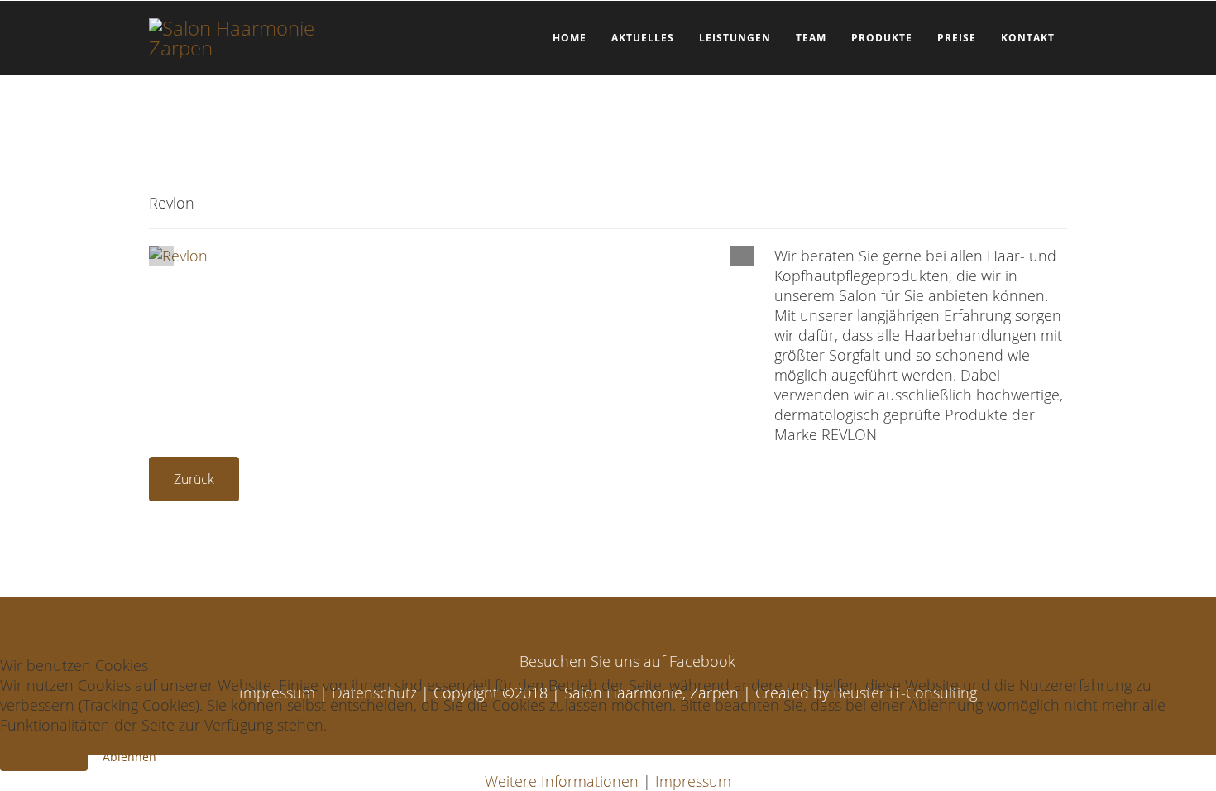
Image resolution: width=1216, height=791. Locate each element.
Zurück (194, 479)
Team (811, 38)
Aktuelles (642, 38)
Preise (956, 38)
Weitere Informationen (562, 781)
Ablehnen (129, 757)
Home (569, 38)
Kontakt (1028, 38)
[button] (742, 254)
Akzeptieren (44, 757)
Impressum (693, 781)
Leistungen (735, 38)
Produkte (881, 38)
